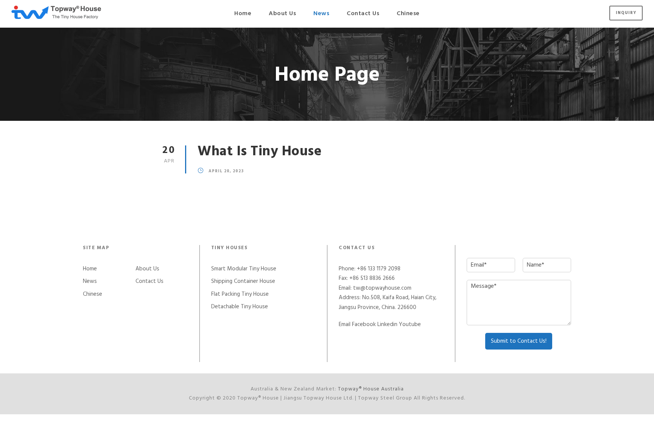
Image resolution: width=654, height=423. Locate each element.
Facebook (364, 324)
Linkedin (387, 324)
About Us (282, 14)
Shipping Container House (243, 281)
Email (344, 324)
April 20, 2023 (226, 171)
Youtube (410, 324)
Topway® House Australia (371, 389)
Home (242, 14)
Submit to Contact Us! (519, 341)
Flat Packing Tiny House (240, 294)
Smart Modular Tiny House (243, 268)
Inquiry (626, 12)
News (321, 14)
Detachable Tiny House (239, 306)
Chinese (408, 14)
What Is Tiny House (260, 151)
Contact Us (363, 14)
